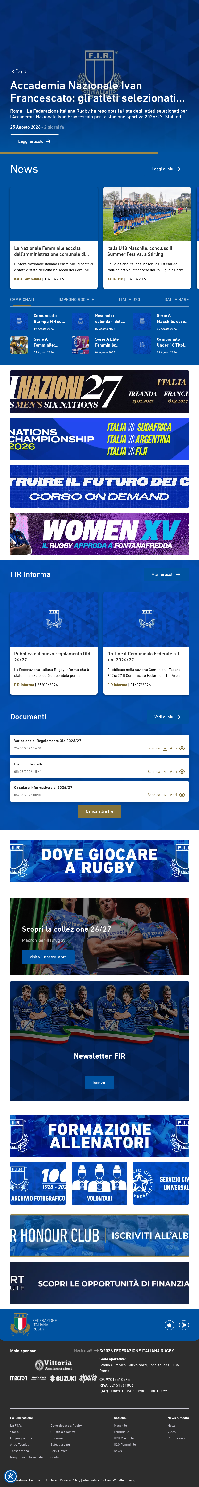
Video (172, 1432)
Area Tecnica (19, 1444)
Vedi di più (163, 716)
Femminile (121, 1432)
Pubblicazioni (177, 1438)
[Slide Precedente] (13, 71)
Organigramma (21, 1438)
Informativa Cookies (96, 1480)
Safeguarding (60, 1444)
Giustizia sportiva (62, 1432)
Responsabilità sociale (26, 1457)
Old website (18, 1480)
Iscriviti (99, 1082)
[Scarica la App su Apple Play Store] (169, 1325)
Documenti (58, 1438)
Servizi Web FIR (62, 1451)
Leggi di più (162, 168)
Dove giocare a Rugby (66, 1425)
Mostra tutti (83, 1350)
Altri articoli (162, 574)
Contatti (55, 1457)
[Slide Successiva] (25, 71)
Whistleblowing (124, 1480)
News (118, 1451)
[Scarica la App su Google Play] (184, 1325)
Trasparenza (19, 1451)
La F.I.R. (16, 1425)
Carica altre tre (99, 811)
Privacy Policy (70, 1480)
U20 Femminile (125, 1444)
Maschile (120, 1425)
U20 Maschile (124, 1438)
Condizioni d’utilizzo (43, 1480)
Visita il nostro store (48, 956)
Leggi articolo (30, 141)
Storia (14, 1432)
